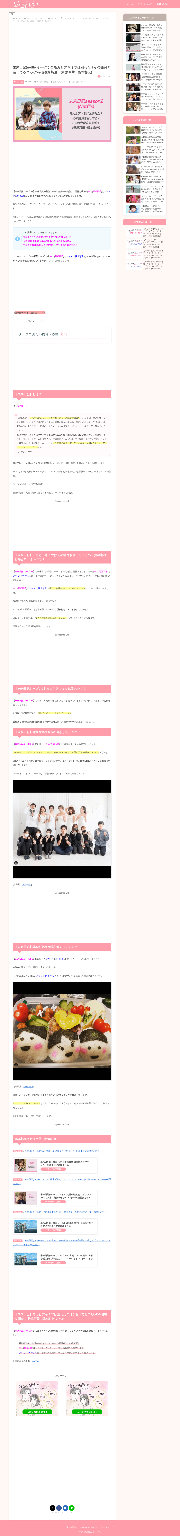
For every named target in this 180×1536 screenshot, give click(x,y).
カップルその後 (43, 82)
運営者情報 (71, 1527)
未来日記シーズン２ (78, 82)
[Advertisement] (62, 42)
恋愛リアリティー (60, 82)
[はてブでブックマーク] (65, 1508)
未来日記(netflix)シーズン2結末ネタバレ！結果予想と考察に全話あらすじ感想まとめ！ (65, 1212)
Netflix (30, 82)
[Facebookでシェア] (59, 1508)
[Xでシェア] (52, 1508)
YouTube (36, 1361)
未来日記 (19, 82)
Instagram (26, 884)
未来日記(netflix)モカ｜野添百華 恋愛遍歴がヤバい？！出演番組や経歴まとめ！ (62, 1151)
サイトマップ (108, 1527)
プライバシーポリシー (89, 1527)
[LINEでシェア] (72, 1508)
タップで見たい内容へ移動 (38, 334)
